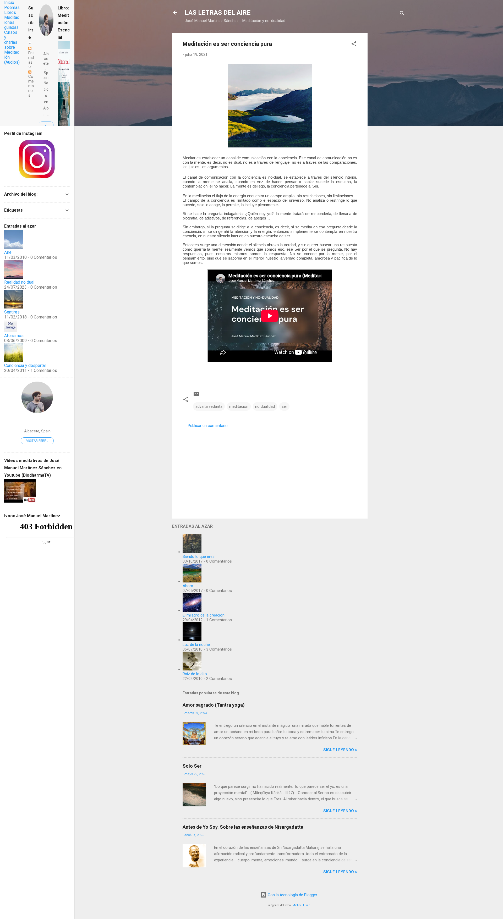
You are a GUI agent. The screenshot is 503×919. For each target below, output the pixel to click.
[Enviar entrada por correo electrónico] (196, 396)
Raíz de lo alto (195, 674)
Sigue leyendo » (340, 749)
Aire (8, 252)
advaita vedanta (208, 406)
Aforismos (14, 335)
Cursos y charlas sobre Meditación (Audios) (12, 47)
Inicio (9, 2)
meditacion (238, 406)
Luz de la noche (196, 644)
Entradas (31, 58)
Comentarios (31, 86)
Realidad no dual (19, 282)
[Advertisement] (388, 111)
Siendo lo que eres (199, 556)
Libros (10, 12)
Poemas (12, 7)
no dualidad (265, 406)
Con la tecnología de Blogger (292, 895)
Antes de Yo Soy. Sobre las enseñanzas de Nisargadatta (243, 827)
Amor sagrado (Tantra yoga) (214, 705)
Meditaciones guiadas (11, 22)
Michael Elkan (301, 905)
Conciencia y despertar (25, 365)
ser (284, 406)
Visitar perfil (37, 441)
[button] (354, 45)
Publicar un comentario (208, 425)
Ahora (188, 586)
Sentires (12, 312)
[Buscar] (402, 14)
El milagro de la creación (204, 615)
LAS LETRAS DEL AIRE (217, 12)
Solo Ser (192, 766)
